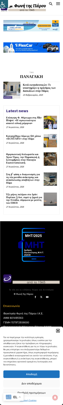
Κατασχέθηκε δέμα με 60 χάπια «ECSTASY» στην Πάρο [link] (23, 137)
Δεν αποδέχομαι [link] (32, 383)
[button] (58, 330)
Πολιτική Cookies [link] (28, 400)
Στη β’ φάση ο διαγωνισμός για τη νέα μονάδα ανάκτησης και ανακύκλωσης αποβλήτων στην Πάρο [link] (23, 178)
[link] (4, 4)
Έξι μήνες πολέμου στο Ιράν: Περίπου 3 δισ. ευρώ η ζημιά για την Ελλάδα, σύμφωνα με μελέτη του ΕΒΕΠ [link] (24, 199)
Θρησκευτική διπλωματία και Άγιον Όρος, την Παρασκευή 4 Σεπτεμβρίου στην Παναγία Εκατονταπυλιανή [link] (23, 158)
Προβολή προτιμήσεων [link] (31, 392)
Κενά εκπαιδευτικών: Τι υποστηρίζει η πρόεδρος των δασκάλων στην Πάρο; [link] (39, 87)
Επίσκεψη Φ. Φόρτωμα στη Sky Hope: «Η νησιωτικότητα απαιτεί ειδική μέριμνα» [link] (24, 120)
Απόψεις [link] (8, 97)
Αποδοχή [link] (31, 374)
